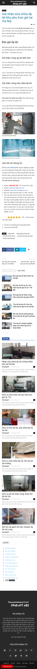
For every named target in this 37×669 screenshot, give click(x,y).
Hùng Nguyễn (5, 366)
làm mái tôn (18, 631)
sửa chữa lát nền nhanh (9, 236)
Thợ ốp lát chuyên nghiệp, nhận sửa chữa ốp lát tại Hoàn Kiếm (22, 325)
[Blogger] (5, 650)
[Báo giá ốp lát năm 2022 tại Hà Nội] (7, 278)
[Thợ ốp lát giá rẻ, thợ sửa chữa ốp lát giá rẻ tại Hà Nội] (7, 306)
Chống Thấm (11, 233)
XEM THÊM (21, 270)
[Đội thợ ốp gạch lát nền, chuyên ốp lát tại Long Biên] (18, 516)
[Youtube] (27, 656)
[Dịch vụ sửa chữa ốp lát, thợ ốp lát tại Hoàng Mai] (18, 450)
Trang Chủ (6, 663)
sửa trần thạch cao (25, 629)
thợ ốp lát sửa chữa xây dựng (24, 236)
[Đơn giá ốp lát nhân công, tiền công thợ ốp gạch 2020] (7, 297)
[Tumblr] (11, 656)
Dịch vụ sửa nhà (6, 391)
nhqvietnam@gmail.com (16, 188)
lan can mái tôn (10, 569)
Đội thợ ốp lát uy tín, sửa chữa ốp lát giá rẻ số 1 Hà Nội (22, 287)
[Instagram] (15, 650)
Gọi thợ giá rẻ (9, 572)
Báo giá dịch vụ (6, 280)
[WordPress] (21, 656)
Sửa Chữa (25, 663)
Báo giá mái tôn (10, 548)
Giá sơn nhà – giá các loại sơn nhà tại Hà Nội (27, 263)
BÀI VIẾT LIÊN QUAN (9, 270)
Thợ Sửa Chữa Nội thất (9, 238)
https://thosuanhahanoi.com (19, 190)
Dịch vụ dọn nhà (10, 575)
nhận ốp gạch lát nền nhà (23, 233)
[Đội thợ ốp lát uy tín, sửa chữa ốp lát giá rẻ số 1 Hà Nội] (7, 287)
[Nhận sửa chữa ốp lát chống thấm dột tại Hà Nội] (18, 351)
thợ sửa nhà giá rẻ (11, 563)
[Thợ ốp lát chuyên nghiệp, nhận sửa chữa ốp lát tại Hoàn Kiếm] (7, 325)
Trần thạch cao (10, 560)
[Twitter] (16, 656)
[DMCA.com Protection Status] (10, 581)
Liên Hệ (13, 663)
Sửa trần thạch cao (11, 578)
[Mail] (26, 650)
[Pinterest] (31, 650)
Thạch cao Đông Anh (12, 557)
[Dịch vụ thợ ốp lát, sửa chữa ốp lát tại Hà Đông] (18, 417)
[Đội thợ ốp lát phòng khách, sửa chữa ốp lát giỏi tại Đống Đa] (7, 316)
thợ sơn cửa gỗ (10, 551)
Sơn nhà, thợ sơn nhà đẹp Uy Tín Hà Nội (9, 263)
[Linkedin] (21, 650)
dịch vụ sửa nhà (12, 629)
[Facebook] (10, 650)
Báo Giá (32, 663)
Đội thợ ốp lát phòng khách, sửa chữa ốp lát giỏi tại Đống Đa (24, 316)
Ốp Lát (11, 7)
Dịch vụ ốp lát (6, 290)
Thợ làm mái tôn (10, 554)
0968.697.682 (13, 185)
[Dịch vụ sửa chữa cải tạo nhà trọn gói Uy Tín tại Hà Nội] (18, 384)
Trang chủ (4, 7)
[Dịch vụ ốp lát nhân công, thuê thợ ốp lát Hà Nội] (18, 483)
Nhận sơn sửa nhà (11, 566)
